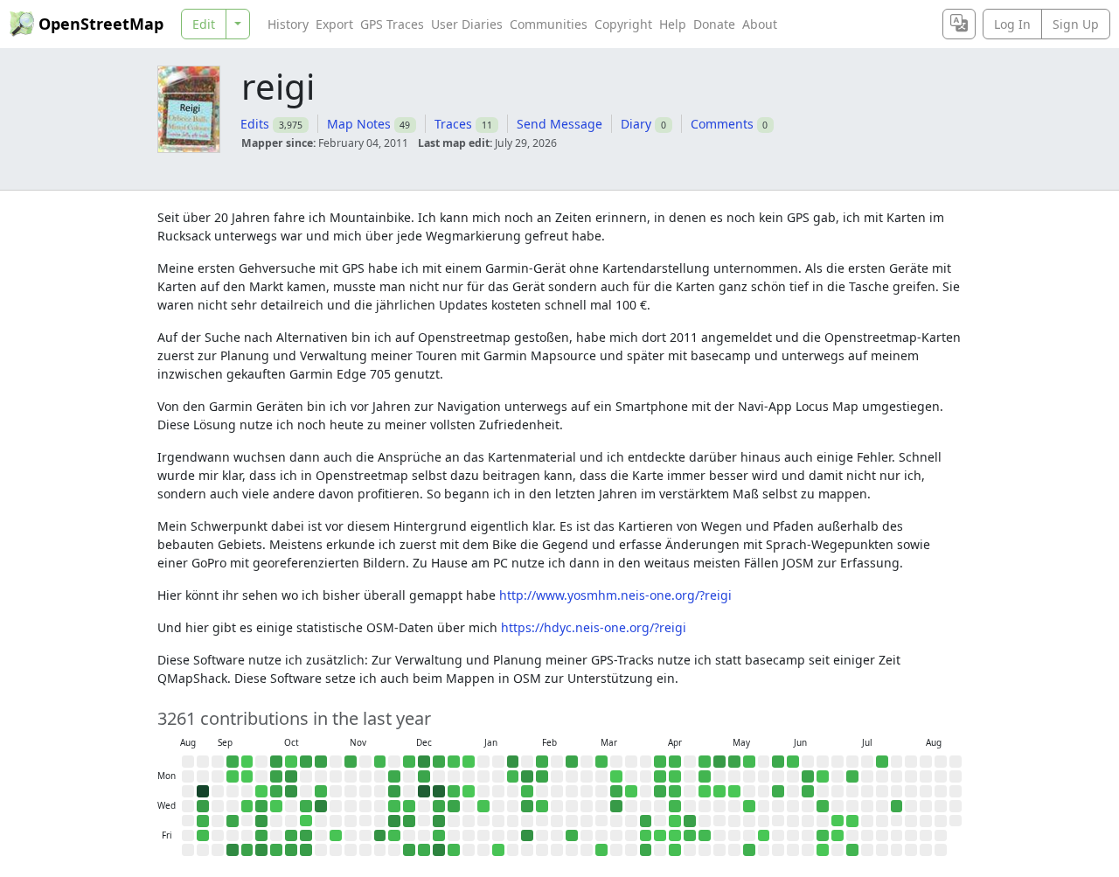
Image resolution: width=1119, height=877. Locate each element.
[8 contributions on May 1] (705, 836)
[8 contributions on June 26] (823, 836)
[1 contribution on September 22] (247, 776)
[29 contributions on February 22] (572, 761)
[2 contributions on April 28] (705, 791)
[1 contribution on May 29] (764, 836)
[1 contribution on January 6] (468, 791)
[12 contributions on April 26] (705, 761)
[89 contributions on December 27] (439, 850)
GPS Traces (392, 24)
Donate (714, 24)
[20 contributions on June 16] (808, 791)
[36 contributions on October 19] (306, 761)
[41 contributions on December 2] (394, 791)
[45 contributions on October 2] (261, 821)
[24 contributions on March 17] (616, 791)
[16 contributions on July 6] (852, 776)
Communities (548, 24)
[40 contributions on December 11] (409, 821)
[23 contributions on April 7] (660, 791)
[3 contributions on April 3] (646, 836)
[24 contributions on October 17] (291, 836)
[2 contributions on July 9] (852, 821)
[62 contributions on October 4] (261, 850)
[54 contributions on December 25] (439, 821)
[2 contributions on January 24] (498, 850)
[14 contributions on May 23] (749, 850)
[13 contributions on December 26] (439, 836)
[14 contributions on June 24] (823, 806)
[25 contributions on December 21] (439, 761)
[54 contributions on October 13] (291, 776)
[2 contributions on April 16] (675, 821)
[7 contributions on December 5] (394, 836)
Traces (453, 123)
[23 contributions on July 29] (897, 806)
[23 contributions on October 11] (276, 850)
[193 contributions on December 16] (424, 791)
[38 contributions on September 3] (203, 806)
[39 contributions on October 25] (306, 850)
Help (672, 24)
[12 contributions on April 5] (660, 761)
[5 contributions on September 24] (247, 806)
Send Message (559, 123)
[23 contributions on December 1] (394, 776)
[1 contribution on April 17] (675, 836)
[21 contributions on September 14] (232, 761)
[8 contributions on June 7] (793, 761)
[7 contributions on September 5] (203, 836)
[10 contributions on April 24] (690, 836)
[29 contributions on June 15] (808, 776)
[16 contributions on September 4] (203, 821)
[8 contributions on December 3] (394, 806)
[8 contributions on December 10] (409, 806)
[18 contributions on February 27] (572, 836)
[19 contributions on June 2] (778, 791)
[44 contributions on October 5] (276, 761)
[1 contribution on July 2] (837, 821)
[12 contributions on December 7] (409, 761)
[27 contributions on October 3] (261, 836)
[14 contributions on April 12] (675, 761)
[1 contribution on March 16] (616, 776)
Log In (1012, 24)
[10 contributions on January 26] (513, 776)
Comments (722, 123)
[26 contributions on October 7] (276, 791)
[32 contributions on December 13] (409, 850)
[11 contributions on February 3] (527, 791)
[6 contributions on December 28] (454, 761)
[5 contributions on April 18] (675, 850)
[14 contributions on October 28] (321, 791)
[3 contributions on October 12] (291, 761)
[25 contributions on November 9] (350, 761)
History (288, 24)
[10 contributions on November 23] (380, 761)
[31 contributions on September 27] (247, 850)
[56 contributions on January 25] (513, 761)
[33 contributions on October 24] (306, 836)
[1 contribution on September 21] (247, 761)
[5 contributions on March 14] (601, 850)
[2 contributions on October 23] (306, 821)
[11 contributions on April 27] (705, 776)
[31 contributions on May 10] (734, 761)
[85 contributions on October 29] (321, 806)
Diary (636, 123)
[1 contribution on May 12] (734, 791)
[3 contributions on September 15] (232, 776)
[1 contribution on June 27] (823, 850)
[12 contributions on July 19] (882, 761)
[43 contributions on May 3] (719, 761)
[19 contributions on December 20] (424, 850)
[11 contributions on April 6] (660, 776)
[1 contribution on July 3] (837, 836)
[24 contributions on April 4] (646, 850)
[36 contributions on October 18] (291, 850)
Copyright (623, 24)
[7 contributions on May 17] (749, 761)
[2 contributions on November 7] (336, 836)
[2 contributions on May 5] (719, 791)
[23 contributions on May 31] (778, 761)
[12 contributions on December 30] (454, 791)
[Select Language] (959, 24)
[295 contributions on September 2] (203, 791)
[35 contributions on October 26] (321, 761)
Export (334, 24)
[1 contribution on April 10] (660, 836)
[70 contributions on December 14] (424, 761)
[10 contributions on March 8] (601, 761)
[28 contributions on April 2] (646, 821)
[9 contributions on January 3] (454, 850)
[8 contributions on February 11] (542, 806)
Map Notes (359, 123)
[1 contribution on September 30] (261, 791)
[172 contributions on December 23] (439, 791)
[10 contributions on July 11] (852, 850)
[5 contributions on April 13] (675, 776)
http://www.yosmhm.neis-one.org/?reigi (615, 595)
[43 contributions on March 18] (616, 806)
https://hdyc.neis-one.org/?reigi (593, 627)
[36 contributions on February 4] (527, 806)
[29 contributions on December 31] (454, 806)
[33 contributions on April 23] (690, 821)
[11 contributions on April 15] (675, 806)
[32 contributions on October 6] (276, 776)
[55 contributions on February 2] (527, 776)
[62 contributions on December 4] (394, 821)
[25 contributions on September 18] (232, 821)
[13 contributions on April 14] (675, 791)
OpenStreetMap (100, 23)
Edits (254, 123)
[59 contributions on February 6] (527, 836)
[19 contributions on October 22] (306, 806)
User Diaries (467, 24)
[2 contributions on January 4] (468, 761)
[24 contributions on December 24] (439, 806)
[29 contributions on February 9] (542, 776)
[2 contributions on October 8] (276, 806)
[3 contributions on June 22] (823, 776)
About (759, 24)
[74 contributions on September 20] (232, 850)
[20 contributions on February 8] (542, 761)
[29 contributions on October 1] (261, 806)
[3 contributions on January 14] (483, 806)
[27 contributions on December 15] (424, 776)
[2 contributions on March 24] (631, 791)
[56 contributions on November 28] (380, 836)
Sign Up (1076, 24)
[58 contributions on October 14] (291, 791)
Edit (203, 24)
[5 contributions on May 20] (749, 806)
